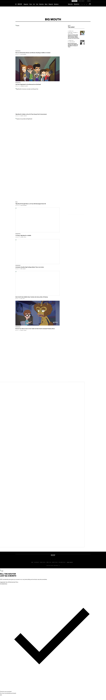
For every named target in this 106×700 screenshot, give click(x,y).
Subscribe (70, 4)
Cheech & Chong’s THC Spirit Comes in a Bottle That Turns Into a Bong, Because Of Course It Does (73, 36)
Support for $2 (2, 582)
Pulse (30, 4)
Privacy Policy (42, 562)
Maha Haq (70, 32)
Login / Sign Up (70, 562)
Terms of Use (48, 562)
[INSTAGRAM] (52, 559)
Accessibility (36, 562)
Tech (37, 4)
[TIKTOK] (54, 559)
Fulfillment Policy (62, 562)
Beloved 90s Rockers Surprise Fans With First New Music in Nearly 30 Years (73, 45)
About (32, 562)
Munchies (41, 4)
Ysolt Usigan (70, 33)
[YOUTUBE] (56, 559)
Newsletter (76, 4)
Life (34, 4)
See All (69, 25)
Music (46, 4)
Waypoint (51, 4)
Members (56, 4)
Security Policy (55, 562)
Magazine (26, 4)
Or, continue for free (3, 583)
